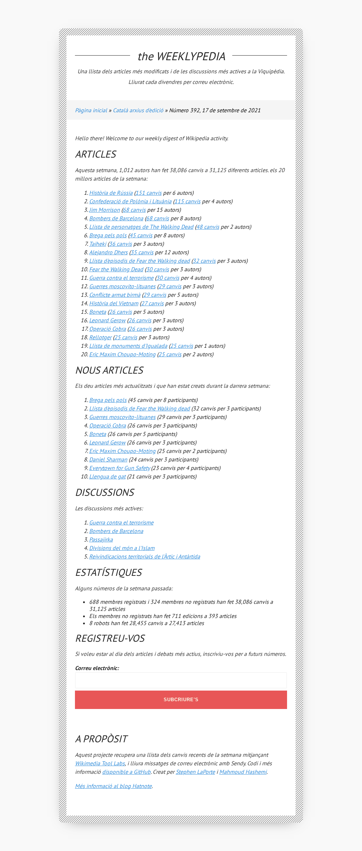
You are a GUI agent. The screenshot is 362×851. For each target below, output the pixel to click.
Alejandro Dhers (108, 252)
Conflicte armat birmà (114, 294)
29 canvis (169, 286)
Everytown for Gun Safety (119, 467)
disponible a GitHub (126, 771)
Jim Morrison (104, 209)
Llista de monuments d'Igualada (128, 345)
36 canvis (120, 243)
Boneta (97, 311)
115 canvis (187, 201)
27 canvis (152, 303)
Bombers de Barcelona (116, 218)
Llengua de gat (107, 476)
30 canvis (157, 269)
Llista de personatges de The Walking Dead (141, 226)
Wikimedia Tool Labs (100, 763)
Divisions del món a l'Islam (121, 547)
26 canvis (120, 311)
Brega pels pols (108, 235)
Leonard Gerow (107, 320)
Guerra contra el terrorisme (121, 277)
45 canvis (140, 235)
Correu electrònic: (96, 667)
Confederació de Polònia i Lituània (130, 201)
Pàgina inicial (91, 110)
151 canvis (148, 192)
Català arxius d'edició (138, 110)
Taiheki (97, 243)
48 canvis (207, 226)
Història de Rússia (111, 192)
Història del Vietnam (113, 303)
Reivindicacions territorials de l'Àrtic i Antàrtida (144, 556)
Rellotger (100, 337)
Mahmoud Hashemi (243, 771)
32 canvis (204, 260)
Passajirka (101, 539)
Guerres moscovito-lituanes (122, 286)
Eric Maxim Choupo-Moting (122, 354)
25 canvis (125, 337)
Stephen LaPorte (195, 771)
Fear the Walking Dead (116, 269)
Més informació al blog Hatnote (113, 785)
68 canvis (134, 209)
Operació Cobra (107, 328)
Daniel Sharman (108, 459)
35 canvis (141, 252)
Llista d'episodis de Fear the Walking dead (139, 260)
